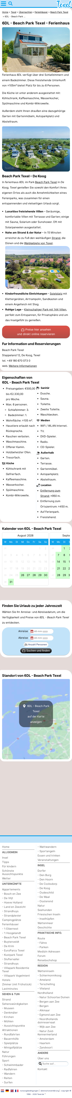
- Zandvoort (45, 1047)
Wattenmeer (45, 923)
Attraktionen (10, 1030)
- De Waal (44, 897)
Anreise (23, 631)
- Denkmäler (10, 1012)
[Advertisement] (36, 594)
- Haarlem (44, 1043)
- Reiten (7, 1078)
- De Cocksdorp (47, 883)
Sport (5, 1060)
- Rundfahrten (11, 1034)
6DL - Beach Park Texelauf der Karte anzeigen (38, 714)
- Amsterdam (46, 1038)
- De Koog (44, 888)
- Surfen (7, 1082)
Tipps (5, 862)
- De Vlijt (7, 898)
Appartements (11, 889)
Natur (5, 1052)
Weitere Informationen (23, 366)
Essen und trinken (49, 855)
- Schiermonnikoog (49, 975)
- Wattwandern (47, 846)
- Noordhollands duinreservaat (48, 1020)
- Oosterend (45, 901)
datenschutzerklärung (50, 1091)
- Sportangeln (46, 851)
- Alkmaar (44, 1010)
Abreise (23, 637)
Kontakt (42, 1069)
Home (5, 846)
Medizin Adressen (49, 951)
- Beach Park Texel (14, 937)
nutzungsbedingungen (29, 1091)
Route (41, 938)
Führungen (9, 1056)
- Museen (8, 1008)
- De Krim (8, 946)
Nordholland (45, 993)
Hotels (6, 980)
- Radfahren (9, 1069)
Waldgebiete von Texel (38, 243)
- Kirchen (8, 1017)
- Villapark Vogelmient (16, 975)
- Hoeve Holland (12, 902)
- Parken (43, 947)
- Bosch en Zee (11, 893)
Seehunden (45, 910)
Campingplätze (11, 920)
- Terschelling (46, 984)
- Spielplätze (10, 1043)
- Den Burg (44, 875)
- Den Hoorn (45, 879)
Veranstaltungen (48, 860)
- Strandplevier (11, 915)
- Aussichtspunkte (13, 1025)
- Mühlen (7, 1021)
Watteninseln (46, 971)
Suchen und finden (38, 650)
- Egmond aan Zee (49, 1014)
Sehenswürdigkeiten (15, 1004)
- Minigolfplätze (12, 1047)
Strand (56, 238)
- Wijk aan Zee (47, 1026)
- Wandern (8, 1073)
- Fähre (42, 942)
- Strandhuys (10, 911)
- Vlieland (44, 988)
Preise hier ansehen (36, 332)
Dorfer (42, 870)
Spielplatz (56, 293)
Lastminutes (10, 988)
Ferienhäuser (10, 924)
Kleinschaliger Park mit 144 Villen (45, 309)
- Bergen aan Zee (48, 1001)
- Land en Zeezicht (14, 906)
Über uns (43, 1058)
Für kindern (9, 866)
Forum (41, 956)
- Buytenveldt (10, 941)
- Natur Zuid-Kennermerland (47, 1032)
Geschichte (45, 927)
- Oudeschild (46, 892)
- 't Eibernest (10, 928)
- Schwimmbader (12, 1065)
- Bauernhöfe (10, 1038)
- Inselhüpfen (46, 918)
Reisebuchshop (47, 960)
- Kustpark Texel (12, 954)
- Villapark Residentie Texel (15, 969)
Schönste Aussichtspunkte (12, 872)
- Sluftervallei (10, 959)
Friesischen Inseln (49, 914)
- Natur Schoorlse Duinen (54, 997)
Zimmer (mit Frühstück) (17, 984)
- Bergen (43, 1006)
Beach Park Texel (46, 182)
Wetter (6, 878)
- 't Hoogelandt (11, 933)
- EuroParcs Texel (13, 950)
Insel (5, 857)
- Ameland (44, 979)
